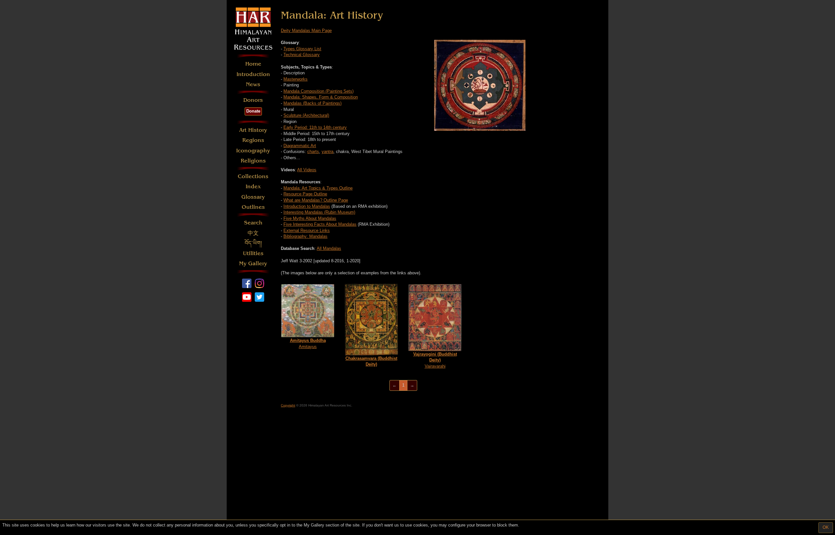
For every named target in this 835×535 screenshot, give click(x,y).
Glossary (253, 197)
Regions (253, 140)
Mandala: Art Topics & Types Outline (318, 188)
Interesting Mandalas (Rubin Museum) (319, 212)
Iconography (253, 150)
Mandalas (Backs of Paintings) (312, 103)
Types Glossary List (302, 48)
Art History (253, 130)
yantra (327, 151)
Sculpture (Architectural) (306, 115)
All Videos (306, 169)
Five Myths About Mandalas (309, 218)
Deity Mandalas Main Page (306, 30)
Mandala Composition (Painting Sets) (318, 91)
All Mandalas (329, 248)
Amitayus (308, 343)
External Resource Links (306, 230)
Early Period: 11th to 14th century (315, 127)
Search (253, 223)
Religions (253, 161)
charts (313, 151)
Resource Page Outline (305, 193)
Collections (253, 176)
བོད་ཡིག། (253, 243)
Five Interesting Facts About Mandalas (320, 224)
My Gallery (253, 263)
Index (253, 186)
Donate (253, 111)
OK (826, 527)
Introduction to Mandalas (306, 206)
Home (253, 64)
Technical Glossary (301, 54)
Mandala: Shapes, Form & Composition (320, 97)
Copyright (288, 405)
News (253, 84)
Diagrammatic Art (299, 145)
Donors (253, 100)
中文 (253, 233)
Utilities (253, 253)
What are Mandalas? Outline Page (315, 200)
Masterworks (295, 79)
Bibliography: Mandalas (305, 236)
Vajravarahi (435, 360)
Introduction (253, 74)
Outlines (253, 207)
